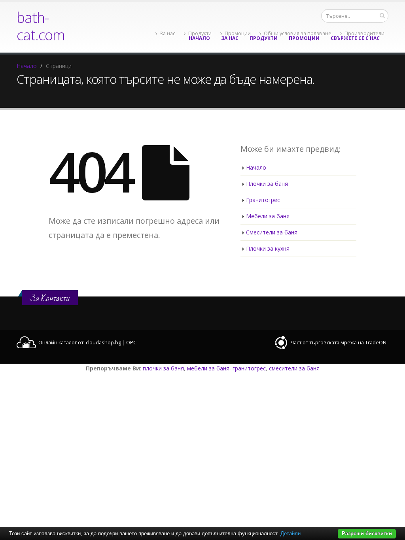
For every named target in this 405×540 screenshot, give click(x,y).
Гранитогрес (263, 200)
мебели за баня (208, 368)
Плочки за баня (267, 183)
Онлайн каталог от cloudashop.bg (79, 342)
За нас (229, 38)
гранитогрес (249, 368)
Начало (199, 38)
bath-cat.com (41, 26)
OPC (131, 342)
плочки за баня (163, 368)
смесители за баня (294, 368)
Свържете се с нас (355, 38)
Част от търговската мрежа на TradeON (338, 342)
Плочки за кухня (268, 248)
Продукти (264, 38)
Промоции (304, 38)
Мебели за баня (268, 216)
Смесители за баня (271, 232)
